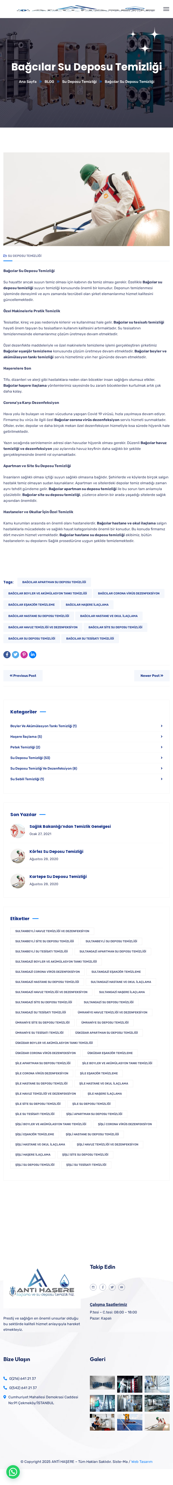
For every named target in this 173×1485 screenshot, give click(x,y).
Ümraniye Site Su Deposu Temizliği (42, 1022)
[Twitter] (15, 654)
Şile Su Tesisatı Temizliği (35, 1114)
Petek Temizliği (25, 747)
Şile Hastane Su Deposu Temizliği (41, 1083)
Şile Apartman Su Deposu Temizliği (43, 1063)
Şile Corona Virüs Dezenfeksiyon (41, 1073)
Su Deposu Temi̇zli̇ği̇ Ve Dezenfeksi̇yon (43, 768)
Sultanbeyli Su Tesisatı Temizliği (41, 951)
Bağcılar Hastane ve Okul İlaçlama (109, 616)
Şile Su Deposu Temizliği (91, 1104)
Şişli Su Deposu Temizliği (35, 1164)
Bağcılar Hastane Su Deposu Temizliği (38, 616)
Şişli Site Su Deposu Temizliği (85, 1154)
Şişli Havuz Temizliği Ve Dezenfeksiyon (107, 1144)
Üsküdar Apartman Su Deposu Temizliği (106, 1032)
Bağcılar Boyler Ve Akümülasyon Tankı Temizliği (47, 593)
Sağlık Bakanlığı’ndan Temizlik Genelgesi (70, 826)
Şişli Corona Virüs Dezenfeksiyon (125, 1124)
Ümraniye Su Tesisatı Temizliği (39, 1032)
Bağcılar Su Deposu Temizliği (31, 638)
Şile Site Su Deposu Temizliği (38, 1104)
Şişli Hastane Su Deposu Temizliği (92, 1134)
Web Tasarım (142, 1461)
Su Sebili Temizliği (27, 779)
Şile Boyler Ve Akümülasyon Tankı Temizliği (117, 1063)
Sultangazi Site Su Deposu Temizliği (43, 1002)
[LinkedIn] (32, 654)
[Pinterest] (24, 654)
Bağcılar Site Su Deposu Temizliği (115, 627)
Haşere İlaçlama (26, 737)
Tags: (8, 582)
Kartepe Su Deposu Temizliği (58, 876)
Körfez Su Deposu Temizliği (56, 851)
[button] (13, 1472)
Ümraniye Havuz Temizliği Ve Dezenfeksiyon (112, 1012)
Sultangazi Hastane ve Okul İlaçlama (121, 982)
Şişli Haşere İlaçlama (32, 1154)
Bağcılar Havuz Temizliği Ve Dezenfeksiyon (42, 627)
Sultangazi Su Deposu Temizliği (109, 1002)
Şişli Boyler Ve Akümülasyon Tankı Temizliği (50, 1124)
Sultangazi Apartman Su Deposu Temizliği (113, 951)
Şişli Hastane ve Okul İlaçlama (40, 1144)
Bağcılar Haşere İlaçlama (87, 604)
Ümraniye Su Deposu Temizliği (105, 1022)
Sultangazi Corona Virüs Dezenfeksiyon (47, 971)
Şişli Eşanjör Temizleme (34, 1134)
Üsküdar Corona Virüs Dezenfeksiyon (45, 1053)
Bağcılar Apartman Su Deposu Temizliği (54, 582)
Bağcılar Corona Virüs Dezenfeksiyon (128, 593)
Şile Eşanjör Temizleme (99, 1073)
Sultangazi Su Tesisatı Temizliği (40, 1012)
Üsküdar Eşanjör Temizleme (110, 1053)
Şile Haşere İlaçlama (105, 1093)
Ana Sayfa (27, 81)
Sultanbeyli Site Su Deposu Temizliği (44, 941)
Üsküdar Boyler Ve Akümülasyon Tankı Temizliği (54, 1043)
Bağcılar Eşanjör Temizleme (31, 604)
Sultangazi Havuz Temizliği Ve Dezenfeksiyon (51, 992)
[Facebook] (7, 654)
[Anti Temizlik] (86, 9)
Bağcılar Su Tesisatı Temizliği (90, 638)
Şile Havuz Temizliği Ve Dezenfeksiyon (45, 1093)
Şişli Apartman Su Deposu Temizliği (94, 1114)
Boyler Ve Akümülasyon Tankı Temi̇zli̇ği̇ (43, 726)
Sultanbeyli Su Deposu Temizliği (111, 941)
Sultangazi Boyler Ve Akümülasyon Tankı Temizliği (56, 961)
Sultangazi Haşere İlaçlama (122, 992)
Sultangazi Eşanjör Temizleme (116, 971)
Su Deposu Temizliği (79, 81)
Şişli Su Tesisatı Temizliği (86, 1164)
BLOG (49, 81)
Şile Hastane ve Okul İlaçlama (103, 1083)
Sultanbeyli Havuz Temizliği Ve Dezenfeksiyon (52, 931)
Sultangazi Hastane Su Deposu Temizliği (47, 982)
